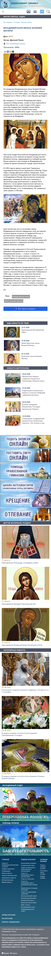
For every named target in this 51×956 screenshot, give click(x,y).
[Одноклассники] (10, 51)
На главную (7, 22)
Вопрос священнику (11, 922)
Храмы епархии (8, 915)
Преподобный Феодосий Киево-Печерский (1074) (22, 645)
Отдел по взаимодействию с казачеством (27, 875)
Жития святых (26, 22)
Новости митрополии (9, 875)
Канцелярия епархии (28, 863)
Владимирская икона (20, 297)
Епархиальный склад (28, 898)
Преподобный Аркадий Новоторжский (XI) (19, 604)
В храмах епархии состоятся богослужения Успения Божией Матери (23, 777)
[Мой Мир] (13, 51)
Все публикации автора (15, 44)
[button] (48, 11)
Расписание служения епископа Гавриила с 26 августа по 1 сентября (25, 691)
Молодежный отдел (28, 907)
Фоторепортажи (7, 880)
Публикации (6, 871)
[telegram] (41, 11)
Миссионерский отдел (29, 896)
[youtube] (35, 11)
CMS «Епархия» (34, 935)
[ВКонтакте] (8, 51)
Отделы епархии (28, 859)
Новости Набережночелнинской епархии (10, 865)
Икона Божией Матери (13, 301)
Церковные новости (9, 878)
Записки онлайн (44, 860)
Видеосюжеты (7, 882)
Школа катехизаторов (28, 902)
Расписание (7, 918)
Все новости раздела (26, 309)
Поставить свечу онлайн (44, 872)
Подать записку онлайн (43, 866)
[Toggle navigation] (3, 12)
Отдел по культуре (27, 879)
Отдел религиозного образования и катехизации (28, 869)
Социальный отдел (28, 865)
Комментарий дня (8, 869)
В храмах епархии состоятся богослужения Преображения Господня (19, 734)
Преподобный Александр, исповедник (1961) (20, 563)
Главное (17, 22)
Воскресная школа (27, 900)
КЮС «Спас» (25, 905)
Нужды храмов (42, 877)
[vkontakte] (28, 11)
